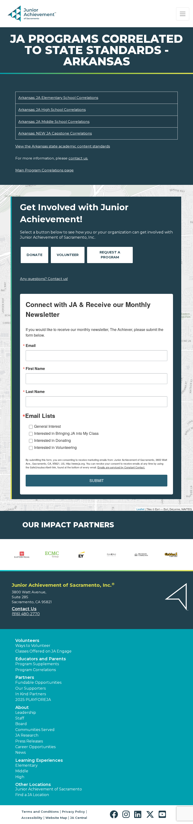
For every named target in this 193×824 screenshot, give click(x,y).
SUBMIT (96, 480)
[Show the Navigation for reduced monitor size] (182, 13)
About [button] (22, 707)
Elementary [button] (26, 765)
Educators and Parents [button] (40, 659)
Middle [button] (21, 771)
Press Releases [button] (29, 741)
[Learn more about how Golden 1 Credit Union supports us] (171, 555)
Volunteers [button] (27, 640)
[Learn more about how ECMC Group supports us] (51, 555)
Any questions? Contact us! (44, 278)
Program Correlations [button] (35, 670)
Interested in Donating (52, 440)
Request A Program (110, 254)
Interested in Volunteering (55, 447)
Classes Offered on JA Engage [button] (43, 651)
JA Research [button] (26, 735)
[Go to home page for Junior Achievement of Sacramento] (39, 13)
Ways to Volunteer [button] (32, 645)
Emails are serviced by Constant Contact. (121, 467)
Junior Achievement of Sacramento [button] (48, 789)
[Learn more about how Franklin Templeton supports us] (141, 555)
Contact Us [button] (24, 609)
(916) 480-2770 (26, 614)
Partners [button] (24, 677)
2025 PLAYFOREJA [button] (33, 699)
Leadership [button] (25, 712)
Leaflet (140, 509)
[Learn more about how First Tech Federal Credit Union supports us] (111, 555)
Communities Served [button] (35, 729)
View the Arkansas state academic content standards (62, 146)
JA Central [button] (78, 818)
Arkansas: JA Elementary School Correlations (58, 97)
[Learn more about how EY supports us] (81, 555)
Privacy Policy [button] (73, 811)
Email (31, 345)
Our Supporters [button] (30, 688)
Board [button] (21, 724)
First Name (35, 368)
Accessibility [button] (31, 818)
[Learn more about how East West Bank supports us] (22, 555)
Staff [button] (19, 718)
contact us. (78, 158)
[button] (115, 814)
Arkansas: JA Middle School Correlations (53, 121)
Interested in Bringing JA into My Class (66, 433)
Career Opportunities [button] (35, 747)
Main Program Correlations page (44, 170)
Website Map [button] (56, 818)
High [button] (19, 777)
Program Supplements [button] (37, 664)
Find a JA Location (32, 795)
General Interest (47, 426)
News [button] (20, 752)
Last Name (35, 391)
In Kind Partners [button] (30, 694)
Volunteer (68, 255)
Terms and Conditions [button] (40, 811)
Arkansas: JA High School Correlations (52, 109)
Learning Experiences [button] (39, 760)
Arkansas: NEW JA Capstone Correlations (55, 133)
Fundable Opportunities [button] (38, 682)
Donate (34, 255)
